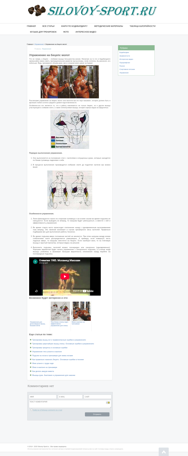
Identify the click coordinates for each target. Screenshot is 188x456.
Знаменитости (124, 56)
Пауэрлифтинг (124, 63)
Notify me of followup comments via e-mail (47, 410)
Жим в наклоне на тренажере (44, 367)
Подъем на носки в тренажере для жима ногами (52, 355)
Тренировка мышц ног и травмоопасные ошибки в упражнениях (59, 340)
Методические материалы (108, 26)
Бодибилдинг (124, 52)
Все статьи (48, 26)
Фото (66, 32)
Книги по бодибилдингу (74, 26)
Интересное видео (86, 32)
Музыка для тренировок (43, 32)
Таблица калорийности (143, 26)
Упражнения (124, 73)
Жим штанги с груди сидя (43, 363)
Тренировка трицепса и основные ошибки (49, 348)
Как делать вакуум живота (43, 371)
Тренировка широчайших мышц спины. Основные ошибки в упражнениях (63, 344)
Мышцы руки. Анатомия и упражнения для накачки (53, 375)
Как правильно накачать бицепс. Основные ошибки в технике (58, 359)
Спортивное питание (127, 69)
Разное (122, 66)
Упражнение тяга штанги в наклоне (47, 352)
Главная (31, 26)
